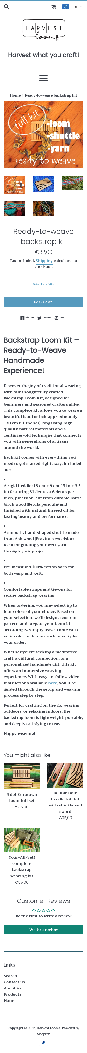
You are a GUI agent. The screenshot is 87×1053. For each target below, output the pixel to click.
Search (10, 976)
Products (12, 994)
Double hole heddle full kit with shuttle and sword (65, 802)
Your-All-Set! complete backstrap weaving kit (21, 866)
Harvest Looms (48, 1028)
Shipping (44, 261)
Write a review (43, 929)
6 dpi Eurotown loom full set (22, 797)
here (52, 683)
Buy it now (43, 301)
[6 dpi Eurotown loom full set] (22, 776)
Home (9, 1000)
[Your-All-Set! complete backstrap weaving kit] (22, 840)
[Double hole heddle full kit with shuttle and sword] (65, 775)
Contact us (14, 982)
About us (12, 988)
